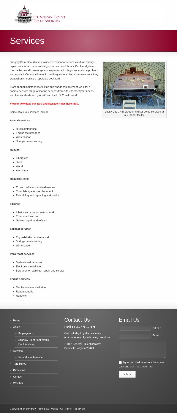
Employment (25, 333)
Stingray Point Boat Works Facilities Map (33, 342)
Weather (18, 383)
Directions (19, 370)
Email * (156, 335)
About (16, 327)
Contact (17, 376)
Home (16, 320)
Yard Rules (19, 363)
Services (18, 350)
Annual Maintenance (30, 357)
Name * (156, 327)
